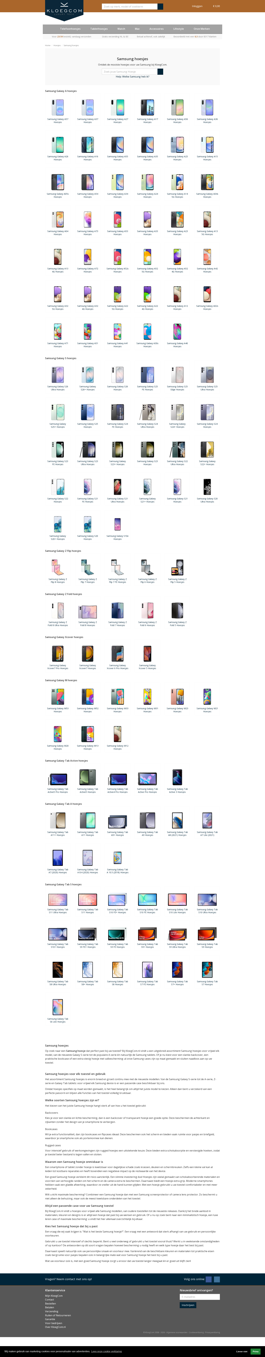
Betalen (49, 1307)
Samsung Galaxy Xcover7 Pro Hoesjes (57, 667)
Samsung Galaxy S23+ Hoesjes (117, 463)
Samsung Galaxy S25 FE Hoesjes (147, 388)
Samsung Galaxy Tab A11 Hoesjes (87, 833)
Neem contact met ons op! (74, 1279)
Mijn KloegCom (54, 1295)
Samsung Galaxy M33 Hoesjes (117, 710)
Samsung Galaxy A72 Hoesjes (87, 270)
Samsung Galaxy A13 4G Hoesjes (57, 270)
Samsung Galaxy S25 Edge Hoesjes (177, 388)
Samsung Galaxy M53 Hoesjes (58, 710)
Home (47, 45)
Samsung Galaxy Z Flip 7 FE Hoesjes (117, 580)
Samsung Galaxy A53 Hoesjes (117, 233)
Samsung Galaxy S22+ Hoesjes (207, 463)
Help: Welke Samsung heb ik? (132, 76)
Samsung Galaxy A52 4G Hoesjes (177, 270)
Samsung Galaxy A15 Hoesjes (207, 158)
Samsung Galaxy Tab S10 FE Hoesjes (147, 911)
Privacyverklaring (212, 1332)
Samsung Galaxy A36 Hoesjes (207, 120)
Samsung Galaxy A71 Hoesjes (57, 345)
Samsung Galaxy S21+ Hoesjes (147, 500)
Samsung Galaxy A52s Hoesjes (118, 270)
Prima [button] (256, 1351)
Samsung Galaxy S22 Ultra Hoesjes (177, 463)
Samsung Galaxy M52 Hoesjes (87, 710)
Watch (121, 28)
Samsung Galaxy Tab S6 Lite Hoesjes (57, 1020)
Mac (137, 28)
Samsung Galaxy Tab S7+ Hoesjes (177, 983)
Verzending (51, 1311)
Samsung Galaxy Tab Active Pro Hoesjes (147, 790)
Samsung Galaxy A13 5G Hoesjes (207, 233)
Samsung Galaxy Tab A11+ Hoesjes (57, 833)
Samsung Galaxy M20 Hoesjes (58, 747)
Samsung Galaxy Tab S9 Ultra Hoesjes (177, 945)
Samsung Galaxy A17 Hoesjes (147, 120)
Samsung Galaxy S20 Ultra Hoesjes (207, 500)
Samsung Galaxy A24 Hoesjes (147, 195)
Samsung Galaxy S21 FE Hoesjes (87, 500)
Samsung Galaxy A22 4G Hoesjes (147, 307)
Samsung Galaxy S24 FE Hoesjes (117, 425)
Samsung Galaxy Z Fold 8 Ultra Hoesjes (58, 624)
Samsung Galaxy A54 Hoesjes (87, 195)
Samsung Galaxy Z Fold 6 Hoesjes (147, 624)
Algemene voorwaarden (176, 1332)
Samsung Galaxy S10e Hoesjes (118, 537)
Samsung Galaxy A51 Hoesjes (87, 345)
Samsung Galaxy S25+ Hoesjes (58, 425)
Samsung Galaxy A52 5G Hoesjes (147, 270)
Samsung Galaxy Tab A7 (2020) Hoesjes (57, 871)
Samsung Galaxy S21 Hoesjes (177, 500)
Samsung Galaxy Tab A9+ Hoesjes (117, 833)
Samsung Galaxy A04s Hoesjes (207, 195)
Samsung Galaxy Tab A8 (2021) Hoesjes (177, 833)
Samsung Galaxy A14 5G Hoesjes (177, 195)
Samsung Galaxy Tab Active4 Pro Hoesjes (117, 790)
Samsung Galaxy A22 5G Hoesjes (117, 307)
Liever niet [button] (241, 1351)
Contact (49, 1299)
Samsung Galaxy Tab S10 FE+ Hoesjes (117, 911)
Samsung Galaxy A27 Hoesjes (117, 120)
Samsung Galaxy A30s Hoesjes (147, 345)
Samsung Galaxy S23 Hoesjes (147, 463)
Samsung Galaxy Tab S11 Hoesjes (87, 911)
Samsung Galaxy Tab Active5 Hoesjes (87, 790)
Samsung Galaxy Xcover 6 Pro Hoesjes (117, 667)
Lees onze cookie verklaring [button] (106, 1351)
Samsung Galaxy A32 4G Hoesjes (87, 307)
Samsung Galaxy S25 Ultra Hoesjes (207, 388)
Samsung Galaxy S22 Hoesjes (57, 500)
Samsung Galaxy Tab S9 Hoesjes (207, 945)
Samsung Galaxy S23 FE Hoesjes (57, 463)
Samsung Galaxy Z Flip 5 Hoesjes (177, 580)
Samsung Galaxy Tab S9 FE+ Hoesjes (87, 945)
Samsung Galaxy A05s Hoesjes (58, 195)
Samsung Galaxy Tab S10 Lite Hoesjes (177, 911)
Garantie (50, 1319)
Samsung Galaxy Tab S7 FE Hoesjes (147, 983)
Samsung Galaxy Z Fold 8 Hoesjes (88, 624)
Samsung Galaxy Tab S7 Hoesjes (207, 983)
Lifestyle (178, 28)
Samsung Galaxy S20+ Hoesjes (58, 537)
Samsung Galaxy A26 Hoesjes (57, 158)
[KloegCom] (64, 10)
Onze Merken (202, 28)
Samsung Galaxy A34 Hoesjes (117, 195)
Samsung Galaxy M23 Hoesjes (177, 710)
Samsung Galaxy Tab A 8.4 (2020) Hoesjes (87, 871)
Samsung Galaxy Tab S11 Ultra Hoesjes (57, 911)
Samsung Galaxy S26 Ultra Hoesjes (57, 388)
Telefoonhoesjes (70, 28)
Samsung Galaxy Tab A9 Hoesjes (147, 833)
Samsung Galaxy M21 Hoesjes (207, 710)
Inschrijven (188, 1305)
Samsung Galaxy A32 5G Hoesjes (57, 307)
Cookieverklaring (196, 1332)
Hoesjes (57, 45)
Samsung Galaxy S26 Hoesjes (117, 388)
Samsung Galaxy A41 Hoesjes (117, 345)
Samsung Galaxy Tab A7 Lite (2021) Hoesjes (207, 833)
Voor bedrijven (53, 1323)
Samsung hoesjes (71, 45)
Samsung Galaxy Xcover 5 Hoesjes (147, 667)
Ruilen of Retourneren (58, 1315)
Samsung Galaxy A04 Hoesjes (57, 233)
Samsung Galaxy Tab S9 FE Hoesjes (117, 945)
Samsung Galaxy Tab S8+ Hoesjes (87, 983)
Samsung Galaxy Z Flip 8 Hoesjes (58, 580)
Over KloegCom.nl (55, 1327)
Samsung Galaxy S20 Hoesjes (87, 537)
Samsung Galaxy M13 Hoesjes (87, 747)
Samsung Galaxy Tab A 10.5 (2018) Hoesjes (118, 871)
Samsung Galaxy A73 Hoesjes (87, 233)
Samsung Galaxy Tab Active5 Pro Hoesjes (57, 790)
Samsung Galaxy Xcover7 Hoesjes (87, 667)
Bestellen (50, 1303)
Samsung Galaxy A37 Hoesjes (87, 120)
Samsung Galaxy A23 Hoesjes (177, 233)
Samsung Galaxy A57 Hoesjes (57, 120)
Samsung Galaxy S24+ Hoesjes (177, 425)
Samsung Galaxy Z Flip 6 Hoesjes (147, 580)
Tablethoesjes (99, 28)
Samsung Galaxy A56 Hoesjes (177, 120)
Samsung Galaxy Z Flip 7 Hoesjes (88, 580)
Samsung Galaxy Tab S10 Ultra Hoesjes (207, 911)
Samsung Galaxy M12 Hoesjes (117, 747)
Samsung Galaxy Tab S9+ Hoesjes (147, 945)
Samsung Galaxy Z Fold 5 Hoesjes (177, 624)
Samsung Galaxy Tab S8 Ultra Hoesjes (57, 983)
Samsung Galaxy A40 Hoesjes (177, 345)
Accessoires (157, 28)
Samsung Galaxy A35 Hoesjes (147, 158)
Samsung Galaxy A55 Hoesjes (117, 158)
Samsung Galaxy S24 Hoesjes (207, 425)
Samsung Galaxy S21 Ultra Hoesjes (117, 500)
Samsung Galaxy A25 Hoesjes (177, 158)
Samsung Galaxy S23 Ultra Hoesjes (87, 463)
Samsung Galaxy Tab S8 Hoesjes (117, 983)
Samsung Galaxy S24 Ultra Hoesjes (147, 425)
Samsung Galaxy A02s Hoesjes (207, 307)
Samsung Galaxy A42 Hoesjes (207, 270)
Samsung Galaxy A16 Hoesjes (87, 158)
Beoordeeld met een (194, 36)
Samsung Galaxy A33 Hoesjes (147, 233)
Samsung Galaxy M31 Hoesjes (147, 710)
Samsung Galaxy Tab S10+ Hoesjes (57, 945)
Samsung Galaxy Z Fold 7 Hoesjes (117, 624)
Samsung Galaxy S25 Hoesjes (87, 425)
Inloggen (197, 6)
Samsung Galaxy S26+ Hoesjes (87, 388)
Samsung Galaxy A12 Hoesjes (177, 307)
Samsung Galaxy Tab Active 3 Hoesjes (177, 790)
